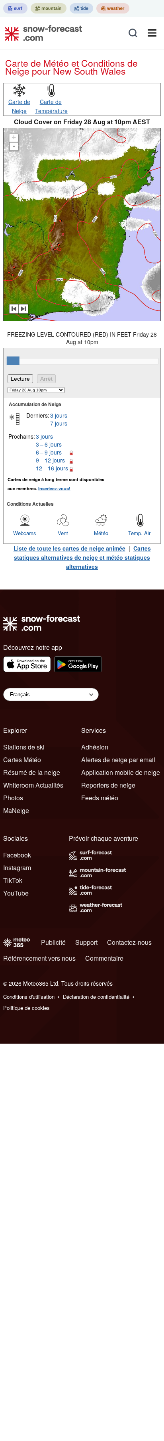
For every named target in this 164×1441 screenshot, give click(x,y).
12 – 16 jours (52, 468)
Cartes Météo (22, 759)
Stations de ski (24, 746)
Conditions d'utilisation (29, 996)
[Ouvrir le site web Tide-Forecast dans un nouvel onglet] (81, 8)
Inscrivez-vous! (54, 488)
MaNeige (16, 810)
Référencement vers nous (39, 958)
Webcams (24, 533)
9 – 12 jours (50, 460)
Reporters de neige (108, 785)
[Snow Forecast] (41, 33)
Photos (13, 797)
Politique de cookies (26, 1007)
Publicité (53, 942)
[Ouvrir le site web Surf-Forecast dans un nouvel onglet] (15, 8)
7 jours (58, 423)
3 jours (58, 415)
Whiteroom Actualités (33, 785)
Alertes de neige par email (118, 759)
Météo (101, 533)
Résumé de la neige (31, 772)
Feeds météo (99, 797)
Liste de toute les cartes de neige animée (69, 548)
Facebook (17, 854)
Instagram (17, 867)
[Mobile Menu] (152, 33)
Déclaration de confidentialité (96, 996)
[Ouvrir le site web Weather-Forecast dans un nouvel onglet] (112, 8)
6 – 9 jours (49, 452)
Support (86, 942)
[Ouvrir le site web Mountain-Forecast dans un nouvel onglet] (48, 8)
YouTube (16, 893)
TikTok (12, 880)
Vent (63, 533)
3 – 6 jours (49, 444)
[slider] (13, 360)
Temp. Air (139, 533)
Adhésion (94, 746)
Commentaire (104, 958)
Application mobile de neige (120, 772)
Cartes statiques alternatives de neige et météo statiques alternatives (82, 557)
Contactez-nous (129, 942)
